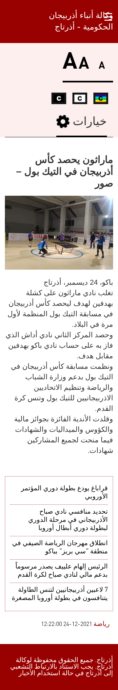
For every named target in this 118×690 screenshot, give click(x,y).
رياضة (101, 624)
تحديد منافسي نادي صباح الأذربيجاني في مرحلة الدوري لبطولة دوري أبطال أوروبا (68, 520)
